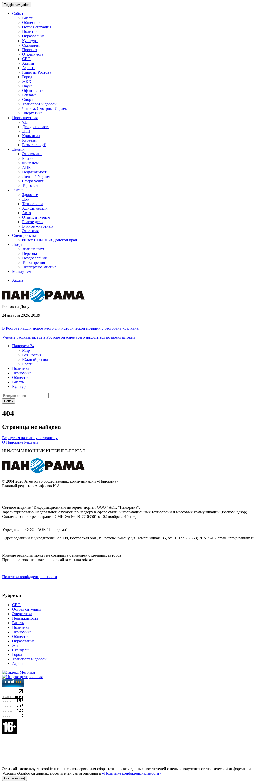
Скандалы (31, 45)
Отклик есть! (33, 54)
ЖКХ (26, 81)
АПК (26, 167)
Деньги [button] (18, 149)
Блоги (27, 364)
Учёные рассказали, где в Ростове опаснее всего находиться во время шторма (68, 337)
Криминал (31, 136)
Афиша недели (35, 208)
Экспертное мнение (39, 267)
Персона (29, 253)
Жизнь (17, 645)
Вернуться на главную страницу (30, 438)
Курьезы (29, 140)
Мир (26, 350)
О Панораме (12, 442)
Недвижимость (35, 172)
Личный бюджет (36, 176)
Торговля (30, 185)
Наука (27, 86)
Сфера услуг (33, 181)
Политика (30, 31)
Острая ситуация (36, 27)
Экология (30, 231)
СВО (26, 59)
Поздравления (34, 258)
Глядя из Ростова (36, 72)
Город (27, 77)
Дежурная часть (35, 127)
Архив (17, 280)
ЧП (25, 122)
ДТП (26, 131)
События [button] (19, 13)
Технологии (32, 204)
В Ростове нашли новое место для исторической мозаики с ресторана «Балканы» (71, 328)
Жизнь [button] (17, 190)
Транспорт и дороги (39, 104)
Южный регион (35, 359)
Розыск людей (34, 145)
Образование (33, 36)
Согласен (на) (14, 778)
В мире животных (37, 226)
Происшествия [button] (25, 117)
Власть (28, 18)
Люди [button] (17, 244)
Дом (25, 199)
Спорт (27, 99)
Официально (33, 90)
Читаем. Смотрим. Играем (45, 108)
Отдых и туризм (36, 217)
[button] (23, 346)
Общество (31, 22)
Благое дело (32, 222)
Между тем (21, 271)
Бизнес (28, 158)
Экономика (32, 154)
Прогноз (29, 50)
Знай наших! (33, 249)
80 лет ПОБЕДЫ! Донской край (49, 240)
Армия (28, 63)
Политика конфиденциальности (29, 577)
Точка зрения (33, 262)
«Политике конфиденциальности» (131, 773)
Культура (30, 40)
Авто (26, 213)
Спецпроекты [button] (24, 235)
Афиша (28, 68)
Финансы (30, 163)
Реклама (29, 95)
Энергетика (32, 113)
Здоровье (30, 194)
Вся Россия (31, 355)
